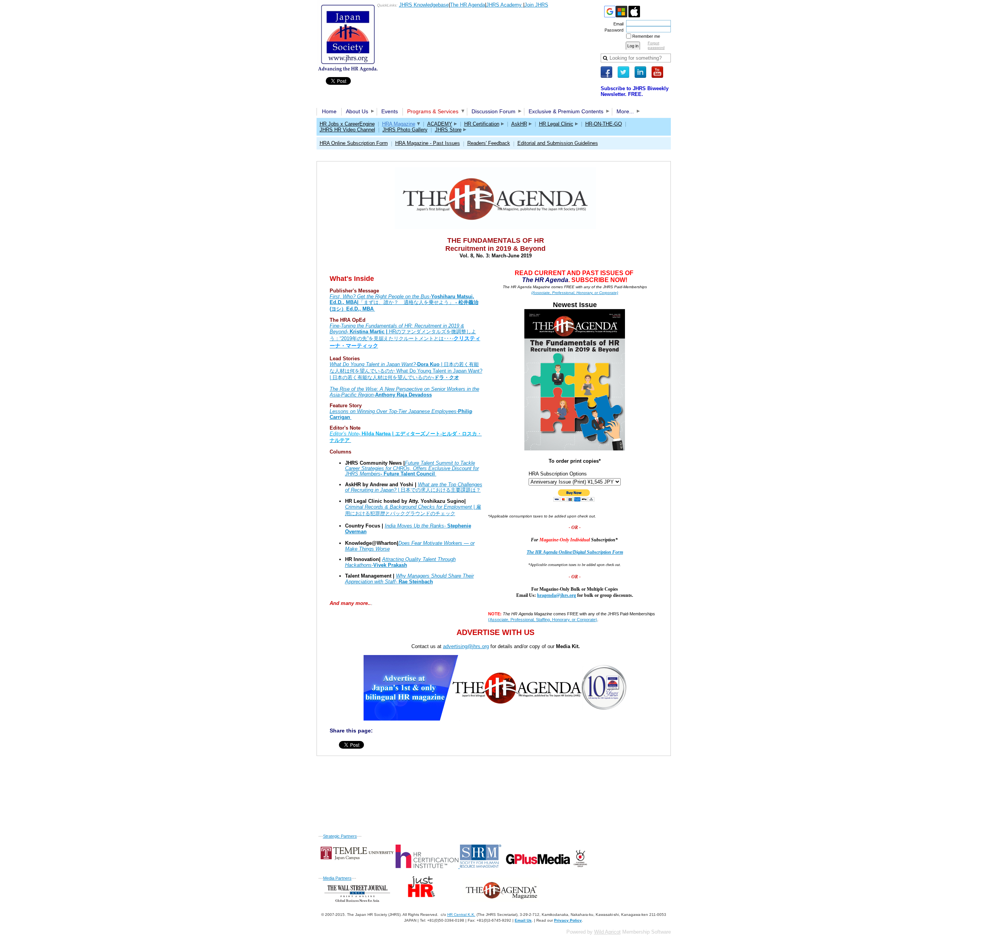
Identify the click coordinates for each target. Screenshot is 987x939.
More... (625, 111)
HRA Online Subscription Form (354, 143)
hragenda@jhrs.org (556, 595)
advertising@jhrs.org (466, 646)
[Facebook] (606, 72)
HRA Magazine (398, 124)
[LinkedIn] (640, 72)
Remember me (646, 36)
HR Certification (481, 124)
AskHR (519, 124)
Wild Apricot (607, 932)
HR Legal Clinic (556, 124)
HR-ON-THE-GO (603, 124)
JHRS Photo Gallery (405, 130)
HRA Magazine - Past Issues (427, 143)
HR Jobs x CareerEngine (347, 124)
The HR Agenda (467, 5)
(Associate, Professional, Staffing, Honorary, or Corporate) (542, 619)
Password (612, 30)
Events (389, 111)
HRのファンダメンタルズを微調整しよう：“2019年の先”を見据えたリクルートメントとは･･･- (405, 336)
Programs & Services (432, 111)
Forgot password (656, 45)
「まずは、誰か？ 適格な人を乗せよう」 (404, 303)
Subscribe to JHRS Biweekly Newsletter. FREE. (635, 91)
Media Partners (337, 878)
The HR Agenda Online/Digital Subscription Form (575, 552)
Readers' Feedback (488, 143)
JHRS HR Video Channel (347, 130)
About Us (357, 111)
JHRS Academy (504, 5)
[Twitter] (623, 72)
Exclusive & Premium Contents (566, 111)
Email (617, 24)
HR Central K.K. (461, 914)
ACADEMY (439, 124)
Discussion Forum (493, 111)
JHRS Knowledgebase (424, 5)
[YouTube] (657, 72)
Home (329, 111)
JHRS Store (448, 130)
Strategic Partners (340, 836)
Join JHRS (536, 5)
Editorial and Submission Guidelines (557, 143)
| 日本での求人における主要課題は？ (413, 487)
